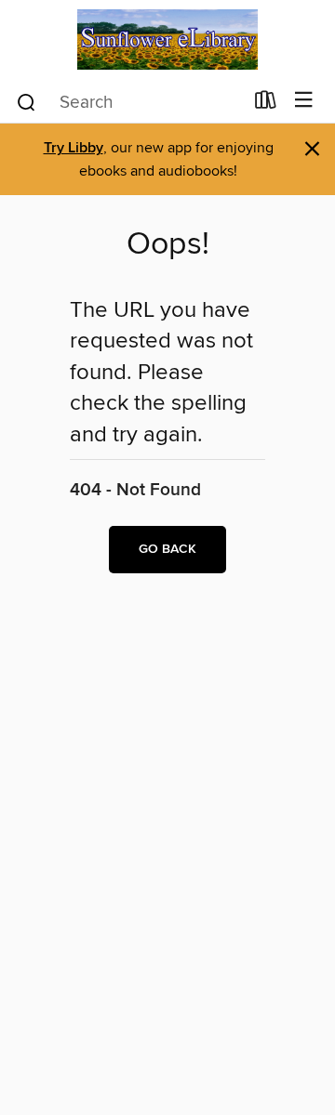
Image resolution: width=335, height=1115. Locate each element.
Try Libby (73, 148)
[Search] (26, 101)
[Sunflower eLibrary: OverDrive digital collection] (167, 39)
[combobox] (129, 102)
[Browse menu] (304, 100)
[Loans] (265, 104)
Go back (167, 549)
